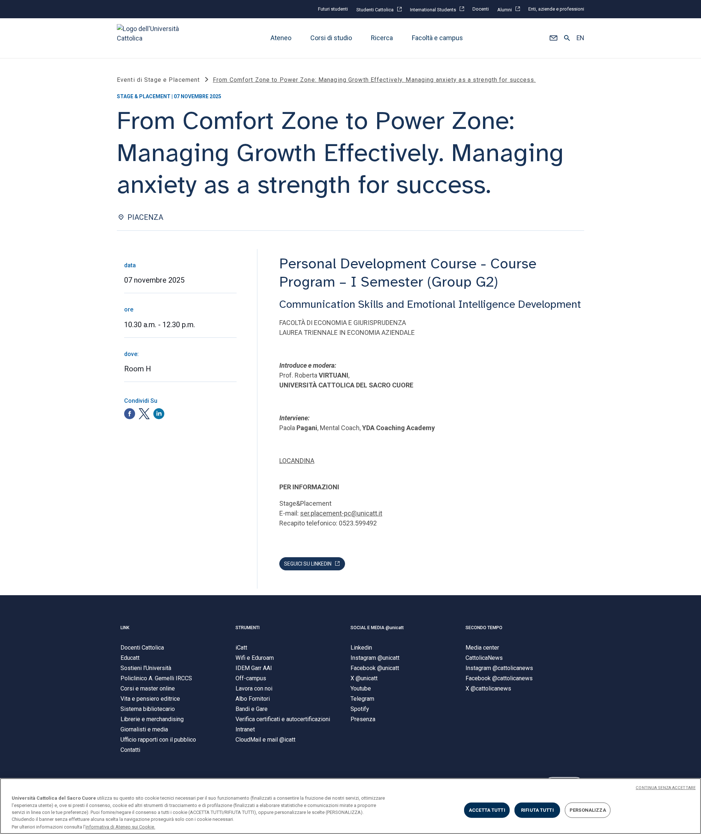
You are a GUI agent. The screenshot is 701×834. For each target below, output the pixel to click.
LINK (124, 627)
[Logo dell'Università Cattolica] (151, 38)
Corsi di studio (331, 38)
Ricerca (382, 38)
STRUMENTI (247, 627)
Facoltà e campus (437, 38)
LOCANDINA (296, 460)
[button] (553, 38)
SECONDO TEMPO (484, 627)
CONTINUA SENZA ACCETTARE (666, 787)
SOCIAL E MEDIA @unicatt (377, 627)
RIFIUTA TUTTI (537, 810)
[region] (350, 806)
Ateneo (281, 38)
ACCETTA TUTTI (487, 810)
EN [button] (580, 38)
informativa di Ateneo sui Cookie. (120, 826)
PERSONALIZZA (588, 810)
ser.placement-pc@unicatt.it (341, 513)
